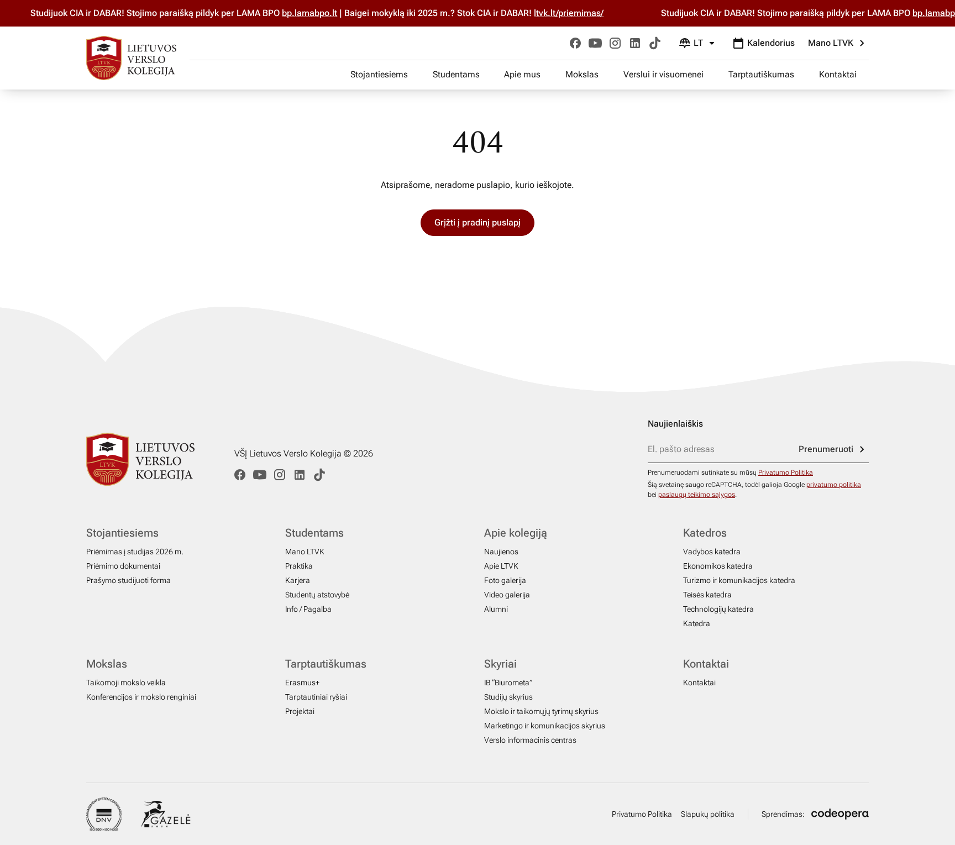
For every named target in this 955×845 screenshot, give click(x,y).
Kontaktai (838, 74)
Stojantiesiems (379, 74)
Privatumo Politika (785, 472)
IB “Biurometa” (508, 682)
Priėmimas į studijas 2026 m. (134, 551)
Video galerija (507, 594)
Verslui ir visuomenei (663, 74)
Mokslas (582, 74)
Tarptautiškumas (761, 74)
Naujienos (501, 551)
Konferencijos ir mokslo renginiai (141, 696)
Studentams (456, 74)
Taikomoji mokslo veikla (126, 682)
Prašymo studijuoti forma (128, 580)
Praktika (299, 565)
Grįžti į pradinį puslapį (477, 222)
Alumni (496, 609)
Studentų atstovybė (317, 594)
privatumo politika (833, 485)
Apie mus (522, 74)
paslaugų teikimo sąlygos (696, 494)
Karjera (297, 580)
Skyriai (500, 663)
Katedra (696, 623)
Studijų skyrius (508, 696)
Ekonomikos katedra (718, 565)
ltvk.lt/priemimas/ (577, 13)
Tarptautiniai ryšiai (316, 696)
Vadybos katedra (712, 551)
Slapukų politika (707, 814)
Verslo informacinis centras (530, 740)
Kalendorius (771, 43)
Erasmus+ (302, 682)
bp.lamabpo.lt (318, 13)
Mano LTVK (830, 43)
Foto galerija (505, 580)
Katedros (705, 532)
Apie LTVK (501, 565)
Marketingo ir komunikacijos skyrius (544, 725)
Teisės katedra (707, 594)
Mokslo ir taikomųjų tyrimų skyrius (541, 711)
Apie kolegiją (515, 532)
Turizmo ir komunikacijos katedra (739, 580)
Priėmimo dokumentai (123, 565)
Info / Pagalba (308, 609)
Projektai (299, 711)
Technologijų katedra (718, 609)
